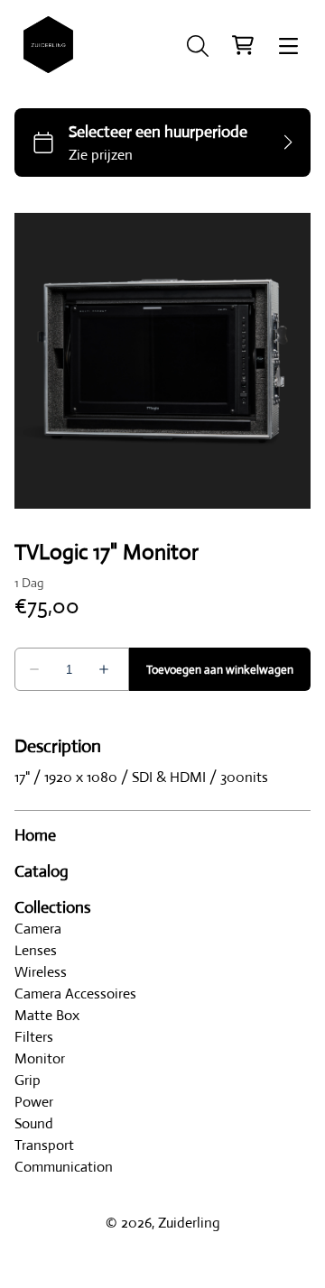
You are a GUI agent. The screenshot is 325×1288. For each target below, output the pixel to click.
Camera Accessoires (75, 993)
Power (33, 1101)
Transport (44, 1145)
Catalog (41, 871)
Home (35, 835)
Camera (37, 928)
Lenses (35, 950)
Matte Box (46, 1015)
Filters (33, 1036)
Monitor (39, 1058)
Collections (52, 907)
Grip (27, 1080)
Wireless (40, 971)
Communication (63, 1166)
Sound (33, 1123)
